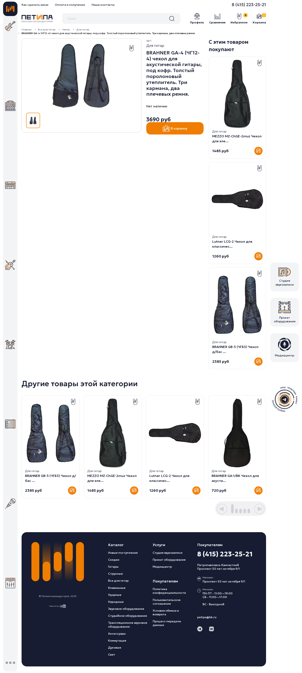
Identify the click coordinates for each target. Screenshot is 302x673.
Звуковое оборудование (126, 609)
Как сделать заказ (35, 5)
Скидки (113, 560)
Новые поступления (123, 553)
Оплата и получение (70, 5)
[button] (222, 509)
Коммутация (117, 640)
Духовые (114, 647)
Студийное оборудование (127, 616)
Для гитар (82, 29)
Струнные (115, 573)
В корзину (179, 128)
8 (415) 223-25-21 (249, 4)
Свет (111, 654)
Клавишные (117, 588)
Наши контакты (103, 5)
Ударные (114, 595)
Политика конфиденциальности (169, 591)
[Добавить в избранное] (131, 48)
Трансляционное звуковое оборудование (127, 624)
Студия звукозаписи (167, 553)
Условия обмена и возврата (166, 612)
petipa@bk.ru (207, 617)
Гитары (113, 566)
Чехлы (66, 29)
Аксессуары (117, 633)
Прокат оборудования (169, 560)
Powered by (54, 606)
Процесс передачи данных (167, 623)
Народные (116, 602)
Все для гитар (46, 29)
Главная (26, 29)
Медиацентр (162, 566)
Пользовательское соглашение (167, 601)
